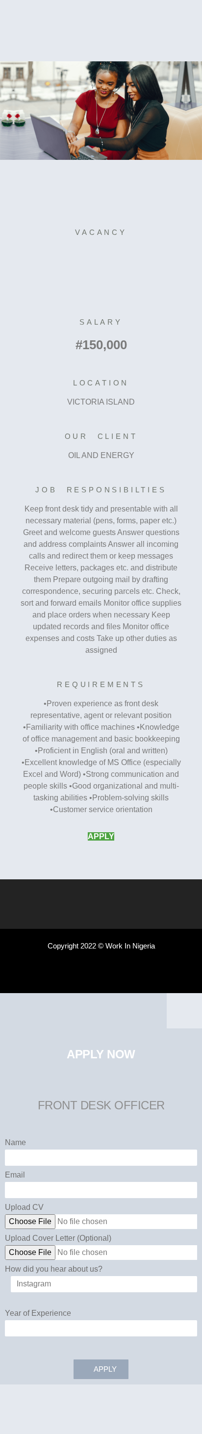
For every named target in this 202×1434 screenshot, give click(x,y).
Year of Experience (38, 1313)
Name (15, 1143)
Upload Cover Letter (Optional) (58, 1238)
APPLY (101, 836)
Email (15, 1175)
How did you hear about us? (53, 1269)
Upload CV (24, 1207)
